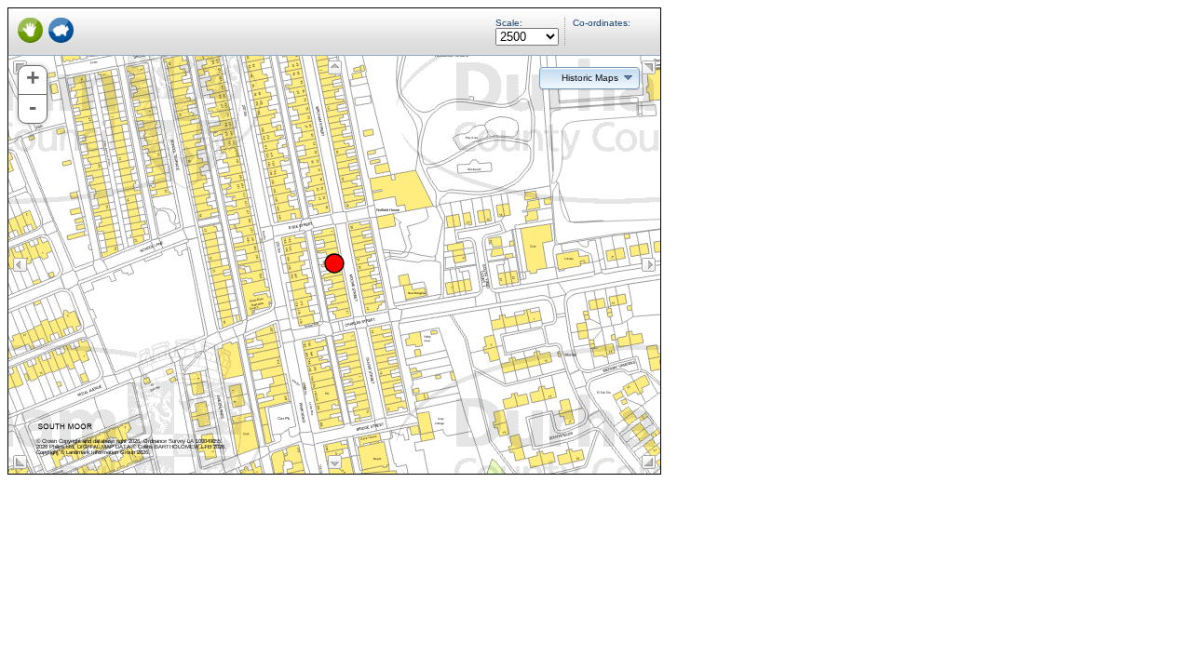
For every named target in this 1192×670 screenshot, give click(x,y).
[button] (589, 77)
